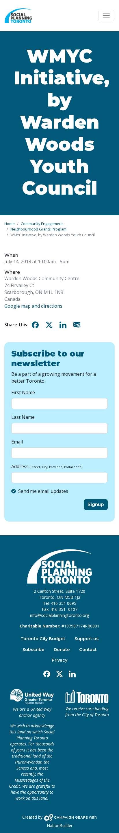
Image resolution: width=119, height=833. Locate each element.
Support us (86, 638)
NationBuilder (59, 825)
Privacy (59, 660)
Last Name (23, 417)
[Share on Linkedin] (64, 324)
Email (17, 442)
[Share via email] (78, 324)
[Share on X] (50, 324)
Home (9, 223)
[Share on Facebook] (36, 324)
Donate (62, 649)
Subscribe (33, 649)
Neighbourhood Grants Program (38, 229)
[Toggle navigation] (106, 15)
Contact (88, 649)
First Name (23, 392)
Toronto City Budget (43, 638)
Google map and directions (33, 306)
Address (46, 466)
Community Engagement (42, 223)
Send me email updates (43, 491)
